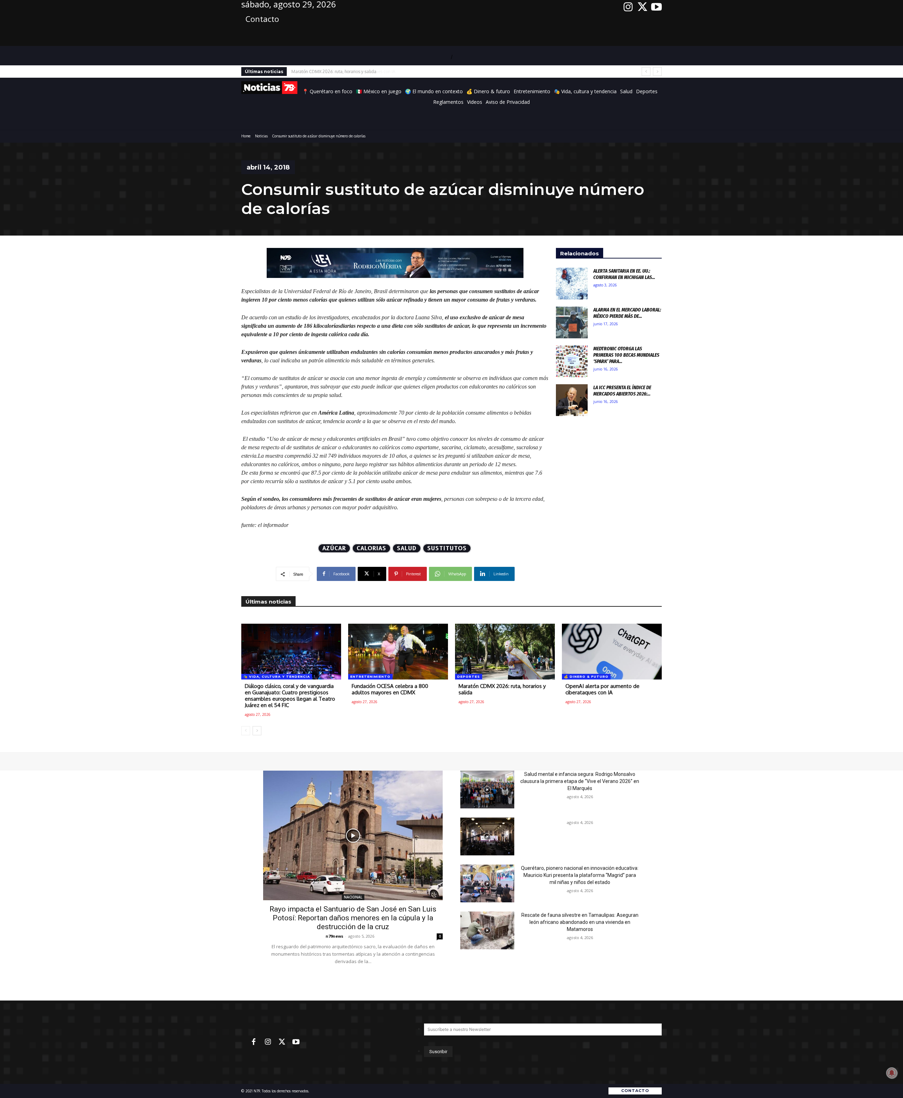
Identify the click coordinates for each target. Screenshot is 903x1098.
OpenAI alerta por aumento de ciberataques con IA (340, 71)
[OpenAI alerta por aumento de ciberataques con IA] (612, 651)
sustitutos (447, 548)
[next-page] (257, 730)
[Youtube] (656, 7)
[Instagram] (628, 7)
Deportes (468, 676)
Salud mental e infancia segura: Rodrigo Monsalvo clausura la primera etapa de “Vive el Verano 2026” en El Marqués (579, 781)
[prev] (646, 71)
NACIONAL (353, 897)
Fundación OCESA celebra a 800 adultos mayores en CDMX (390, 689)
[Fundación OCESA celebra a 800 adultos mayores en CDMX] (398, 651)
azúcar (334, 548)
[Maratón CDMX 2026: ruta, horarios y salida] (505, 651)
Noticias (261, 136)
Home (245, 136)
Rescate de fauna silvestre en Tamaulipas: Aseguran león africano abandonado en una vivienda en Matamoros (579, 922)
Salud (407, 548)
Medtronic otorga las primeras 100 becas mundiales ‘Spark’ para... (626, 354)
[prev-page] (245, 730)
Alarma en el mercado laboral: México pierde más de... (627, 313)
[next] (657, 71)
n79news (334, 936)
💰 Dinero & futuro (586, 676)
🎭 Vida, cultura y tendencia (276, 676)
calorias (371, 548)
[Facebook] (254, 1042)
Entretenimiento (370, 676)
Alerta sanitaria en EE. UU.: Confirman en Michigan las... (624, 274)
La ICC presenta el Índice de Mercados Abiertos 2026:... (622, 390)
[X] (642, 7)
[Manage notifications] (891, 1073)
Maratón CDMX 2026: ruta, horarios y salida (502, 689)
